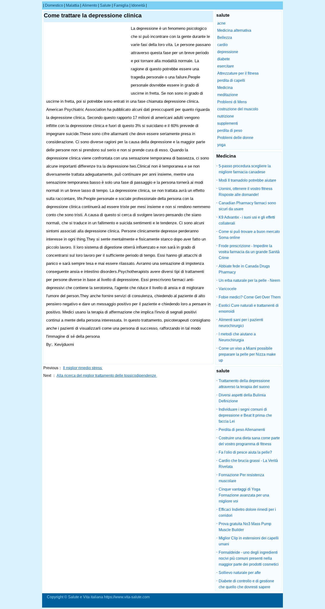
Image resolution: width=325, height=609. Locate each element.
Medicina (225, 88)
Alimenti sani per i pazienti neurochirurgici (241, 323)
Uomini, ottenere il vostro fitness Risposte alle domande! (245, 192)
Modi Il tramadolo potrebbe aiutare (247, 180)
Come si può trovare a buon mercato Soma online (249, 235)
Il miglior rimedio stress (83, 368)
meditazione (227, 95)
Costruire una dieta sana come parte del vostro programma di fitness (249, 441)
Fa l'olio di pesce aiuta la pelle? (245, 452)
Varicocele (227, 289)
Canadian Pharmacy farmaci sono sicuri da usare (247, 206)
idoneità (138, 5)
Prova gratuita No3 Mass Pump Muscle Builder (245, 527)
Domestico (54, 5)
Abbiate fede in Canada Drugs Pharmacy (244, 269)
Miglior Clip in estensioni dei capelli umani (249, 541)
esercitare (225, 66)
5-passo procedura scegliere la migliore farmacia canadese (245, 169)
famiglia (121, 5)
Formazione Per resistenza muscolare (241, 478)
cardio (222, 45)
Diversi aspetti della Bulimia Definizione (242, 398)
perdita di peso (229, 130)
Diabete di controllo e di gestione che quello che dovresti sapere (246, 584)
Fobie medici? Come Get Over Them (250, 297)
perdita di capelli (231, 80)
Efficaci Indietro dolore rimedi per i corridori (247, 512)
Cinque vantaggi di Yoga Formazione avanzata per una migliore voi (244, 495)
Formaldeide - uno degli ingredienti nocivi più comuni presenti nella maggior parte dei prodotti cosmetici (249, 558)
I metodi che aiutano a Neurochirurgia (237, 337)
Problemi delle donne (235, 138)
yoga (221, 145)
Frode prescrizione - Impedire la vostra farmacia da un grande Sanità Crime (249, 252)
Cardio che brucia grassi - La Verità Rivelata (248, 464)
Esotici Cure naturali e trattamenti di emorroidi (249, 308)
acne (221, 23)
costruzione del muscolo (237, 109)
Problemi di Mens (232, 102)
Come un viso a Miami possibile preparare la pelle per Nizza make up (247, 354)
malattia (72, 5)
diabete (223, 59)
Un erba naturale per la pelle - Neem (249, 280)
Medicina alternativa (234, 30)
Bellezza (224, 38)
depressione (227, 52)
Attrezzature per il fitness (238, 73)
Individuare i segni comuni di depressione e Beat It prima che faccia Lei (245, 415)
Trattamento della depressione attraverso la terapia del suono (244, 384)
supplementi (227, 123)
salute (105, 5)
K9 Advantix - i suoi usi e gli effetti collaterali (247, 220)
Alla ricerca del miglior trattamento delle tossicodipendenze (107, 376)
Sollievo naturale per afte (240, 573)
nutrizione (225, 116)
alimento (89, 5)
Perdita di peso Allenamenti (242, 430)
